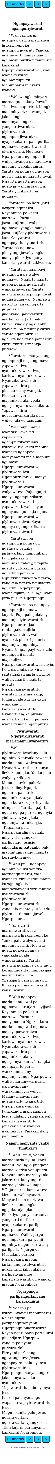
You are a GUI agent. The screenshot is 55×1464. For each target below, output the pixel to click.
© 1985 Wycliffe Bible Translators (28, 1448)
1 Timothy (15, 4)
